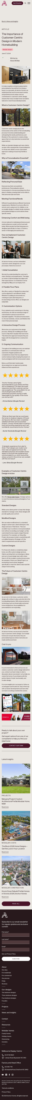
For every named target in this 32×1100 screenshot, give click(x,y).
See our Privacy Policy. (9, 954)
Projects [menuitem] (5, 1007)
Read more (5, 807)
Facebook (16, 686)
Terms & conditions (8, 1088)
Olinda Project (21, 560)
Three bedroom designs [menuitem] (9, 995)
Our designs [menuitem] (6, 990)
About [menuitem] (4, 967)
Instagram (7, 686)
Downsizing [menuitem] (5, 1039)
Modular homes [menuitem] (8, 1031)
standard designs (13, 145)
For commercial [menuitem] (7, 975)
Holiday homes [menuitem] (6, 1036)
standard (5, 512)
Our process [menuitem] (5, 978)
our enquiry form (20, 283)
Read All (16, 904)
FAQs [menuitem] (3, 981)
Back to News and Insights (10, 21)
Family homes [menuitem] (6, 1033)
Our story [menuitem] (4, 970)
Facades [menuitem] (4, 1001)
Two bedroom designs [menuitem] (9, 992)
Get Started (17, 3)
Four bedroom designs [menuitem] (9, 998)
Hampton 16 (12, 539)
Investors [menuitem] (4, 1042)
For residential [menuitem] (6, 972)
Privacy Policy (6, 1092)
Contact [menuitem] (5, 1019)
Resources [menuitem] (6, 1025)
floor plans (22, 291)
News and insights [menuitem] (9, 1013)
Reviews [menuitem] (4, 984)
